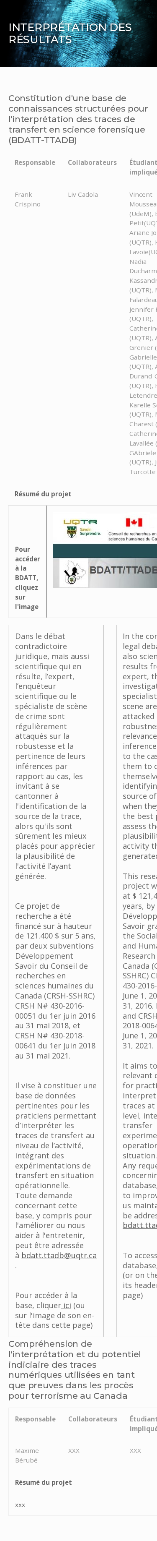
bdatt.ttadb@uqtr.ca (59, 1255)
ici (66, 1305)
